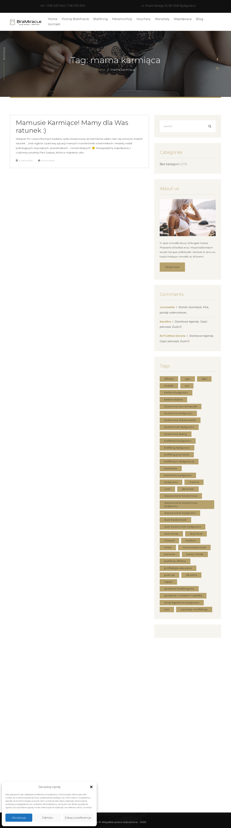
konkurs (191, 540)
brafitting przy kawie (176, 454)
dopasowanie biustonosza (180, 495)
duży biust (196, 533)
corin (167, 489)
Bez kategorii (170, 164)
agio (187, 378)
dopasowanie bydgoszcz (180, 513)
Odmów (47, 817)
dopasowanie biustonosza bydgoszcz (180, 504)
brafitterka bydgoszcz (177, 440)
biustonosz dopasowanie (180, 420)
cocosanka (167, 307)
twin (166, 609)
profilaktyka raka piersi (178, 568)
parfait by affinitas (175, 561)
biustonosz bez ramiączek (180, 406)
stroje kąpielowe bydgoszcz (181, 602)
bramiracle (170, 468)
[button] (91, 787)
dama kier (188, 489)
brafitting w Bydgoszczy (179, 461)
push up (169, 575)
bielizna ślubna (173, 399)
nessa (167, 547)
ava (187, 385)
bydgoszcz (171, 482)
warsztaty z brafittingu (194, 609)
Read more (172, 267)
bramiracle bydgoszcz (177, 475)
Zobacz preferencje (78, 817)
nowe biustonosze (194, 547)
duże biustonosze (175, 519)
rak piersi (191, 575)
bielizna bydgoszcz (176, 392)
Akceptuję (19, 817)
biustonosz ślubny (175, 434)
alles (204, 378)
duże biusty (171, 533)
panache (169, 554)
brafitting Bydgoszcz (177, 447)
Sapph (168, 581)
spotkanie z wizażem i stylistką (183, 595)
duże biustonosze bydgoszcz (182, 526)
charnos (194, 482)
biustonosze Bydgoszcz (179, 427)
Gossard (169, 540)
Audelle (169, 385)
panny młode (194, 554)
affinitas (169, 378)
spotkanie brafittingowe (179, 588)
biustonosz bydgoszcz (178, 413)
